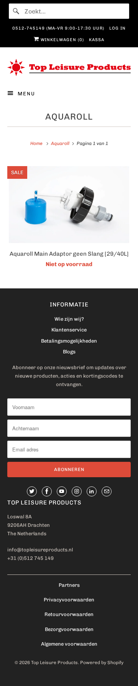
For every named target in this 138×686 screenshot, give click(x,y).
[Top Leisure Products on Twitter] (32, 491)
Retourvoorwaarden (69, 614)
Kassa (96, 39)
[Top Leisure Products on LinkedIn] (92, 491)
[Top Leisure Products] (69, 67)
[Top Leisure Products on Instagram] (77, 491)
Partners (69, 585)
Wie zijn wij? (69, 319)
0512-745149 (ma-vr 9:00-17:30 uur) (58, 28)
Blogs (69, 352)
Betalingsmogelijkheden (69, 341)
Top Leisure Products (54, 662)
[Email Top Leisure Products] (107, 491)
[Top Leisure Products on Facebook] (47, 491)
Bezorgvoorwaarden (69, 629)
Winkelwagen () (61, 39)
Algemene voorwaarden (69, 644)
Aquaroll (69, 117)
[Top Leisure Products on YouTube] (62, 491)
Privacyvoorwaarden (69, 600)
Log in (117, 28)
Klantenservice (69, 330)
